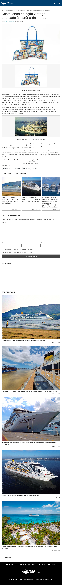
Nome (4, 243)
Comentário (6, 222)
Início (3, 10)
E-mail (23, 243)
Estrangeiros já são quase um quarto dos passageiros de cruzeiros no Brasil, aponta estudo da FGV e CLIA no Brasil (30, 443)
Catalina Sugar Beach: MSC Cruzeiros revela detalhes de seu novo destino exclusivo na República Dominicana (29, 547)
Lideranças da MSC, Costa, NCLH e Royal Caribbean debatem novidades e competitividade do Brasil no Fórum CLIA (50, 202)
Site (42, 243)
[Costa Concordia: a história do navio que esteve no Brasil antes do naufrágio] (31, 317)
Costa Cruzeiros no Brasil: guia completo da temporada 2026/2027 (31, 199)
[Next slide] (58, 193)
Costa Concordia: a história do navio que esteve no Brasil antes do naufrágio (10, 200)
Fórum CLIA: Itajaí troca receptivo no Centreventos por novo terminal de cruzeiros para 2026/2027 (29, 391)
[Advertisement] (31, 277)
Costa (15, 10)
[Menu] (59, 3)
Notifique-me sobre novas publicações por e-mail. (18, 252)
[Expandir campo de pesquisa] (54, 3)
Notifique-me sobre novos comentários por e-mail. (18, 249)
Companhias (9, 10)
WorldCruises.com (9, 21)
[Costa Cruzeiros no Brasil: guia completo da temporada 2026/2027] (31, 472)
